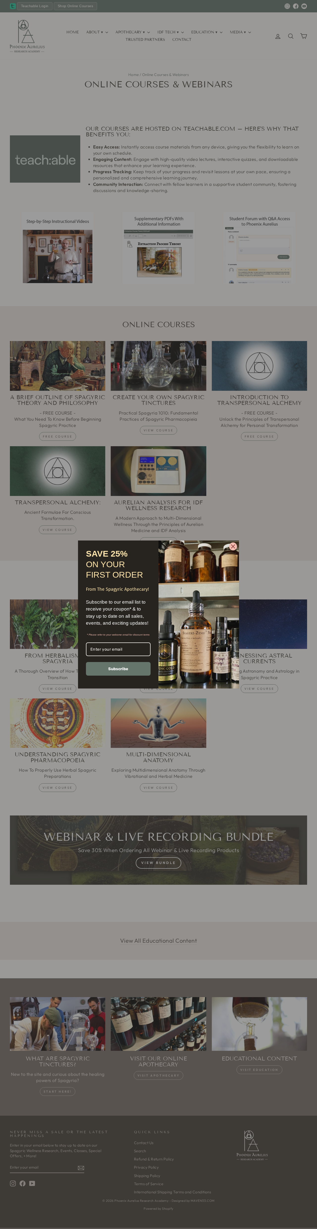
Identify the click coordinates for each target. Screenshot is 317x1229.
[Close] (233, 546)
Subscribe (118, 668)
